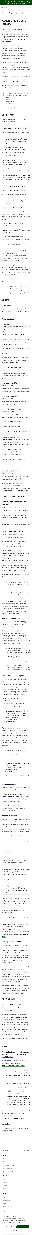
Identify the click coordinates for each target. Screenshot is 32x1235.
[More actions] (30, 7)
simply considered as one (19, 1017)
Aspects (16, 819)
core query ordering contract (12, 362)
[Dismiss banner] (29, 2)
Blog (4, 1179)
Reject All (9, 1227)
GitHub (16, 1041)
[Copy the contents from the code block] (25, 93)
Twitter (5, 1185)
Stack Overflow (7, 1206)
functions (8, 149)
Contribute (6, 1162)
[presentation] (16, 100)
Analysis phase (24, 518)
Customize (16, 1230)
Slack (4, 1203)
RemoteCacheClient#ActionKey (13, 1118)
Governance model (8, 1165)
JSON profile (8, 953)
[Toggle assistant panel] (27, 7)
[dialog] (16, 1224)
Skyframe (5, 508)
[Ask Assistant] (27, 93)
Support (5, 1197)
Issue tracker (6, 1200)
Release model (7, 1168)
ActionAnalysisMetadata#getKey (13, 1065)
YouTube (5, 1189)
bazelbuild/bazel (7, 701)
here (11, 1131)
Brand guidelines (8, 1171)
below (7, 144)
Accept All (23, 1227)
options (4, 65)
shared (20, 1008)
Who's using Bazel (8, 1158)
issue (8, 3)
